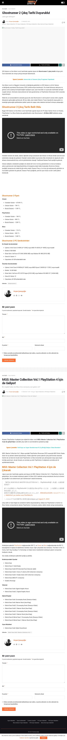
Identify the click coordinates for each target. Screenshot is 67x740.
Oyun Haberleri (11, 8)
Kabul (44, 738)
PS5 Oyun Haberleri (31, 24)
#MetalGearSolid (45, 493)
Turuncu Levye (35, 731)
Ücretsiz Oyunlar (31, 720)
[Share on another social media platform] (63, 65)
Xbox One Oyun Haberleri (47, 722)
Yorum (5, 314)
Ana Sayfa (4, 8)
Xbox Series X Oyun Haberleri (46, 24)
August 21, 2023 (43, 499)
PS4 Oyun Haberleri (50, 391)
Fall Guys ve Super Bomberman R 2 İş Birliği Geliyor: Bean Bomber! (39, 447)
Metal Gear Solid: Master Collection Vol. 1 (19, 632)
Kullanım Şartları (24, 738)
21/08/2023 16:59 (25, 391)
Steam (39, 545)
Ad (3, 337)
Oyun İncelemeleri (21, 720)
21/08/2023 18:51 (25, 21)
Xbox (45, 545)
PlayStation (17, 545)
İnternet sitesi (39, 345)
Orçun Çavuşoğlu (14, 21)
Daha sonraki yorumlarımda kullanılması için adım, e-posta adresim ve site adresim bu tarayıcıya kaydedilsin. (31, 354)
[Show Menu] (3, 2)
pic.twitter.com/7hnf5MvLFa (23, 495)
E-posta (5, 345)
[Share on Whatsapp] (60, 65)
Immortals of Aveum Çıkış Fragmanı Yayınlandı (39, 79)
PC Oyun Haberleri (21, 24)
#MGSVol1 (9, 495)
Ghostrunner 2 (12, 283)
